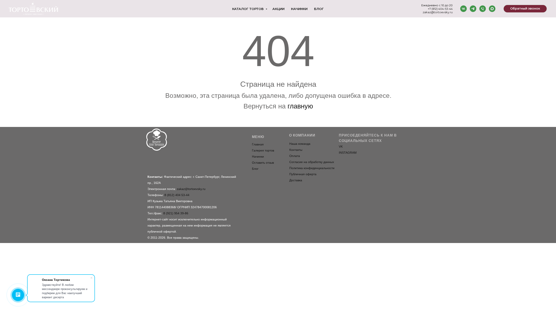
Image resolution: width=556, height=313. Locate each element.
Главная (258, 144)
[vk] (463, 8)
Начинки (299, 9)
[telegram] (473, 8)
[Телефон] (482, 8)
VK (341, 146)
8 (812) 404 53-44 (176, 195)
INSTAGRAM (348, 152)
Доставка (295, 180)
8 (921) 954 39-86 (175, 213)
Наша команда (299, 143)
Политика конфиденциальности (311, 168)
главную (300, 106)
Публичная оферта (302, 174)
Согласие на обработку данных (311, 162)
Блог (319, 9)
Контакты (295, 150)
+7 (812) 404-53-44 (440, 8)
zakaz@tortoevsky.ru (438, 12)
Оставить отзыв (263, 162)
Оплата (294, 156)
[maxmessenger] (492, 8)
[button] (525, 8)
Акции (278, 9)
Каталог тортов (248, 9)
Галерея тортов (263, 150)
